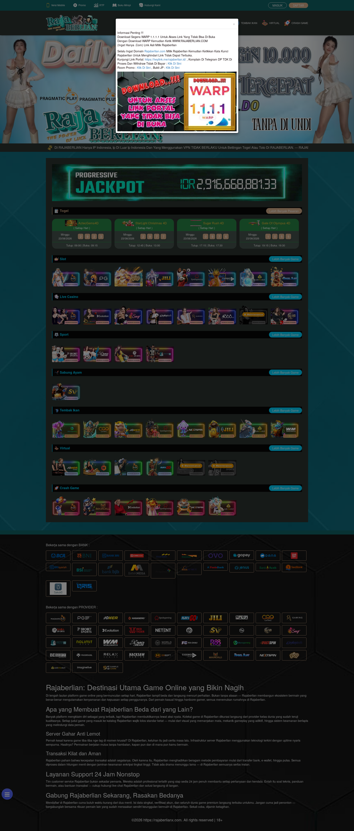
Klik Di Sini (174, 63)
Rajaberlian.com (155, 51)
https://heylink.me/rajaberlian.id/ (165, 59)
